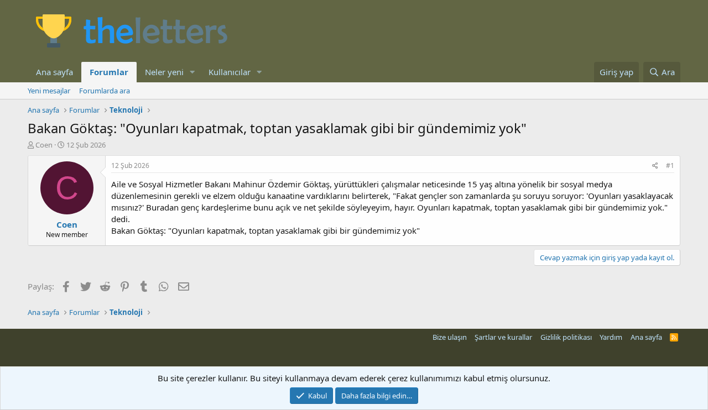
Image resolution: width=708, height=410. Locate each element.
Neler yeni (164, 71)
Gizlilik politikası (566, 337)
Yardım (611, 337)
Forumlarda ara (104, 91)
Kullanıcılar (230, 71)
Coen (44, 145)
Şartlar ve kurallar (503, 337)
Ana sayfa (54, 71)
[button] (192, 72)
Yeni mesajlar (49, 91)
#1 (670, 165)
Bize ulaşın (450, 337)
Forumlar (109, 71)
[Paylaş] (655, 166)
